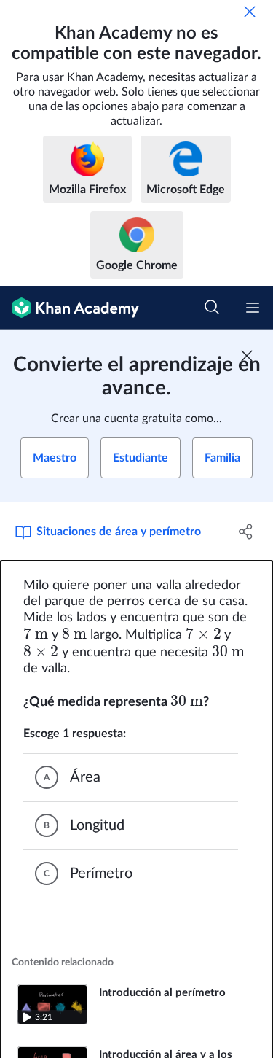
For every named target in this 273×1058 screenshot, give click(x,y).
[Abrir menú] (252, 307)
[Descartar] (249, 11)
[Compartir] (246, 531)
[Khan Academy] (69, 308)
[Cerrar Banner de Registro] (246, 355)
